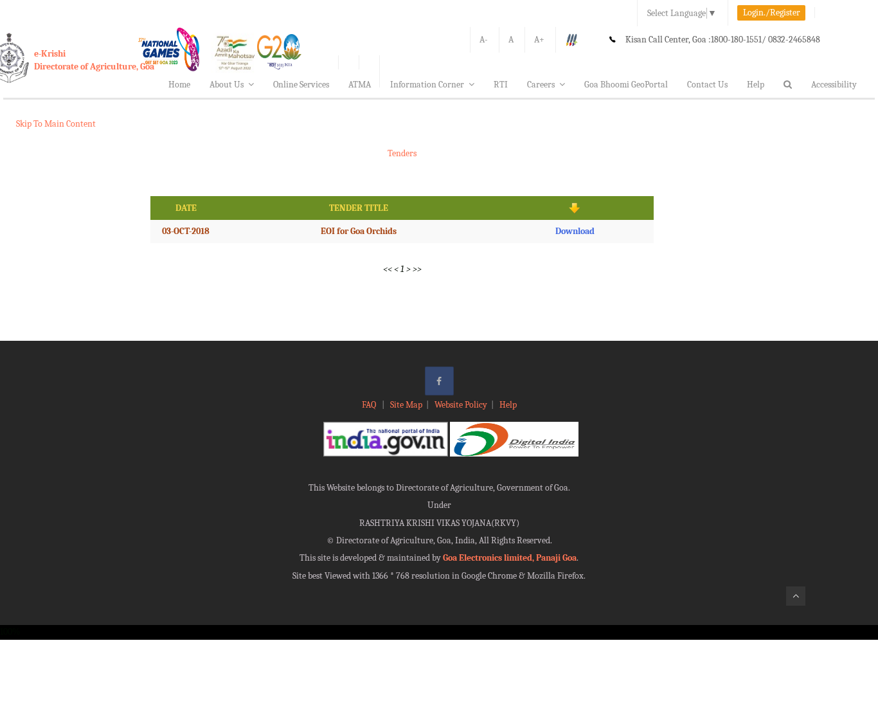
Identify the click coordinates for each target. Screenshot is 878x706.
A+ (539, 39)
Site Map (406, 404)
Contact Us (707, 84)
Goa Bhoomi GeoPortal (626, 84)
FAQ (370, 404)
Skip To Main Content (56, 123)
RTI (501, 84)
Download (575, 231)
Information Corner (427, 84)
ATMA (359, 84)
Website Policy (461, 404)
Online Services (301, 84)
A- (483, 39)
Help (755, 84)
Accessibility (834, 84)
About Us (227, 84)
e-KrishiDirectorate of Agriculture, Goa (94, 60)
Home (179, 84)
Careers (541, 84)
